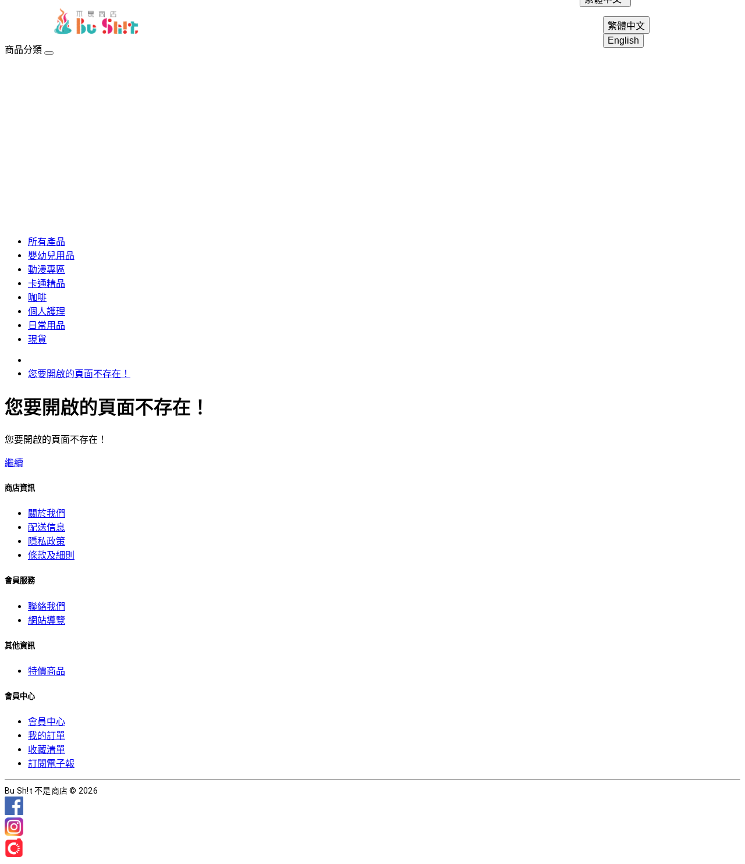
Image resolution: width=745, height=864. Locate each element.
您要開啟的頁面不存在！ (79, 373)
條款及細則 (51, 555)
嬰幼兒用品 (51, 255)
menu (26, 23)
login (663, 23)
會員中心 (46, 721)
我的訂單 (46, 735)
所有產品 (46, 241)
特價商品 (46, 671)
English (623, 40)
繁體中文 (626, 26)
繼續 (14, 462)
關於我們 (46, 513)
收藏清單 (46, 749)
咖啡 (37, 297)
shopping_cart (719, 23)
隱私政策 (46, 541)
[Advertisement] (372, 143)
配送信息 (46, 527)
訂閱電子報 (51, 763)
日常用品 (46, 325)
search (691, 23)
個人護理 (46, 311)
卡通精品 (46, 283)
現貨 (37, 339)
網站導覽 (46, 620)
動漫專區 (46, 269)
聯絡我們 (46, 606)
